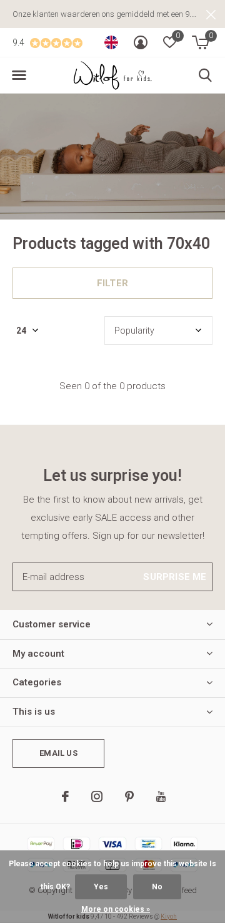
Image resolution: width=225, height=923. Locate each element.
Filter (112, 283)
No (157, 886)
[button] (19, 75)
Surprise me (174, 576)
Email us (58, 753)
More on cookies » (115, 909)
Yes (101, 886)
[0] (200, 42)
